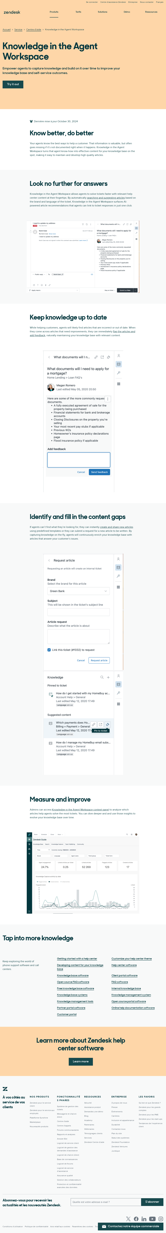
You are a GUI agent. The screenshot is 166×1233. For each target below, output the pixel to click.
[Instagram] (160, 1219)
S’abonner (152, 1202)
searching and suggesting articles (106, 197)
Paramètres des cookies (82, 1226)
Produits (54, 12)
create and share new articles (116, 527)
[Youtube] (152, 1219)
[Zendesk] (5, 1094)
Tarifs (78, 12)
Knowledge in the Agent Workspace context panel (80, 809)
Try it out (13, 84)
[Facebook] (136, 1219)
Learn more (81, 1061)
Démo (127, 12)
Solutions (102, 12)
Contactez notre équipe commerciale (133, 1226)
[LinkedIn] (144, 1219)
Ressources (151, 12)
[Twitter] (128, 1219)
